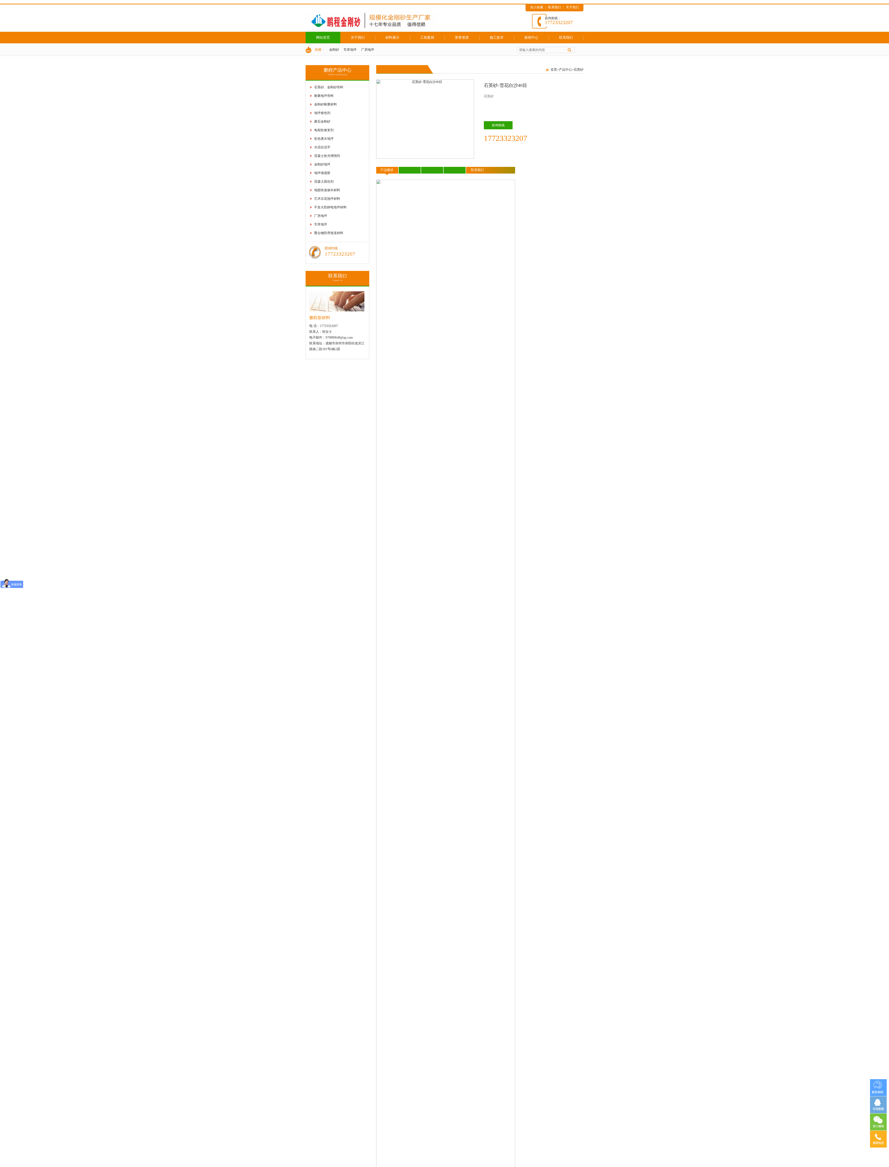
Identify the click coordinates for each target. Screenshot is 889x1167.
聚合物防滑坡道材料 (328, 233)
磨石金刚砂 (322, 121)
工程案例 (427, 37)
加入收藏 (536, 7)
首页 (554, 69)
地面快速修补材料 (327, 190)
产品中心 (565, 69)
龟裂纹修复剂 (324, 130)
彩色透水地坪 (324, 138)
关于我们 (572, 7)
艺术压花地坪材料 (327, 198)
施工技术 (497, 37)
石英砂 (578, 69)
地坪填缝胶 (322, 173)
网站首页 (323, 37)
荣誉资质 (462, 37)
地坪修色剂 (322, 113)
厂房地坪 (367, 49)
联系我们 (554, 7)
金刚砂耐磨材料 (325, 104)
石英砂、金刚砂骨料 (328, 87)
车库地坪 (350, 49)
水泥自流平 (322, 147)
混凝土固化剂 (324, 181)
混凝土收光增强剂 (327, 156)
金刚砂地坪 (322, 164)
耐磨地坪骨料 (324, 96)
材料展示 (392, 37)
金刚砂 (334, 49)
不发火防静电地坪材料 (330, 207)
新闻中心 (531, 37)
